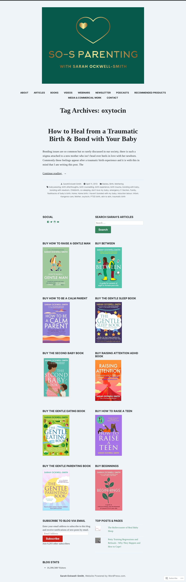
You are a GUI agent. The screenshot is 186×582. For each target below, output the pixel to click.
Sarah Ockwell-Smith (72, 576)
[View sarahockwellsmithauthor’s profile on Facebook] (48, 222)
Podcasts (122, 92)
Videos (68, 92)
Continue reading (52, 173)
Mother (78, 196)
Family (133, 190)
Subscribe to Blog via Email (64, 520)
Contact (112, 97)
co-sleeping (85, 190)
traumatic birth (118, 196)
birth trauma (115, 187)
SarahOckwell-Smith (72, 184)
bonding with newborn (59, 190)
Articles (39, 92)
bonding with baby (130, 187)
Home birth (83, 193)
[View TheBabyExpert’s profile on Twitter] (51, 222)
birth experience (102, 187)
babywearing (55, 187)
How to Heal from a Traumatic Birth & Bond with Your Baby (93, 135)
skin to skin (106, 196)
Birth (111, 184)
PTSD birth (95, 196)
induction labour (125, 193)
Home (74, 193)
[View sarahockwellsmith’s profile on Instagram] (55, 222)
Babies (105, 184)
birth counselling (87, 187)
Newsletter (103, 92)
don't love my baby (100, 190)
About (24, 92)
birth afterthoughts (70, 187)
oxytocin (85, 196)
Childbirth (75, 190)
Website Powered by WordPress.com (105, 576)
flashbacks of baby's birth (59, 193)
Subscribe (52, 538)
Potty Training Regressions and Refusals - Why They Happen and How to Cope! (124, 543)
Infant (135, 193)
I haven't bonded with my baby (103, 193)
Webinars (84, 92)
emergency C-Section (119, 190)
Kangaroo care (67, 196)
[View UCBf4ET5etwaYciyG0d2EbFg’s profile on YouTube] (58, 222)
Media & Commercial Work (84, 97)
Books (54, 92)
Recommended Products (150, 92)
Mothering (119, 184)
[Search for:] (119, 223)
